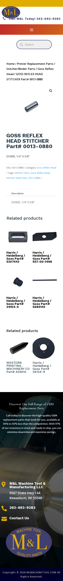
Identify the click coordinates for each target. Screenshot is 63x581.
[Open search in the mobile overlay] (34, 44)
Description (17, 193)
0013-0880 (34, 177)
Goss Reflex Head (46, 167)
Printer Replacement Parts (35, 64)
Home (10, 64)
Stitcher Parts (21, 172)
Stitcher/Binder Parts (20, 69)
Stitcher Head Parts (16, 177)
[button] (51, 91)
